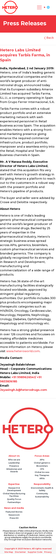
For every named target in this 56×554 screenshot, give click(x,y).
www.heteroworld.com (23, 351)
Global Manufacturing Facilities (14, 494)
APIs (42, 460)
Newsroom (14, 515)
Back (50, 37)
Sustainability (42, 496)
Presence (14, 466)
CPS (42, 469)
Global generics (42, 463)
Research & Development (14, 489)
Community (42, 493)
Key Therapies (42, 475)
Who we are (14, 460)
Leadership (14, 463)
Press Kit (14, 518)
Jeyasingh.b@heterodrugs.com (23, 390)
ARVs (42, 478)
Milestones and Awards (14, 470)
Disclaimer (20, 552)
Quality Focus (14, 499)
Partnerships (14, 502)
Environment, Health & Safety (42, 489)
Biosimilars (42, 466)
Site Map (10, 552)
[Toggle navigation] (25, 7)
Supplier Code (34, 552)
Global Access (42, 472)
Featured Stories (14, 512)
